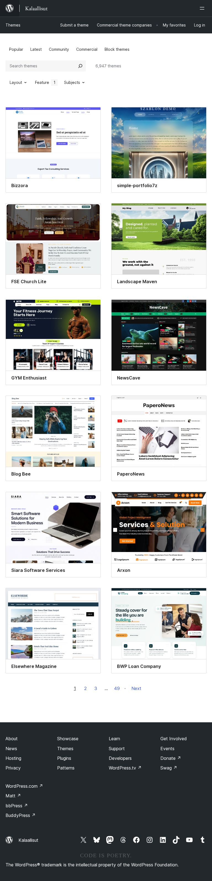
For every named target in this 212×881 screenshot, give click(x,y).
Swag (168, 768)
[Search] (80, 65)
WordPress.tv (125, 768)
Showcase (67, 738)
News (11, 748)
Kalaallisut (28, 840)
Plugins (64, 758)
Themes (13, 25)
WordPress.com (24, 786)
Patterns (66, 768)
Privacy (13, 768)
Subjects (72, 82)
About (12, 738)
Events (167, 748)
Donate (170, 758)
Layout (16, 82)
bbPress (17, 805)
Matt (13, 795)
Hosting (13, 758)
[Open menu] (203, 8)
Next (136, 688)
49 (117, 688)
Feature (45, 82)
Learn (114, 738)
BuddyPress (21, 815)
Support (117, 748)
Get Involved (173, 738)
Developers (120, 758)
